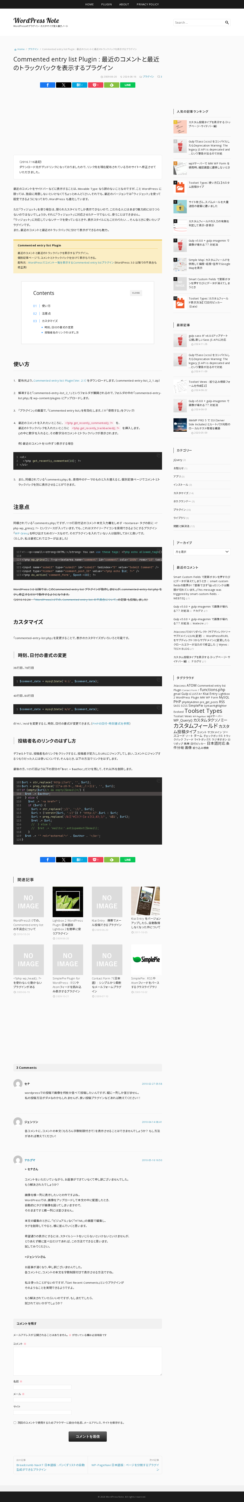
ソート (189, 736)
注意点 (46, 313)
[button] (158, 455)
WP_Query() (183, 720)
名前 (17, 1381)
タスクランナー (182, 501)
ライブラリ (179, 518)
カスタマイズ (50, 321)
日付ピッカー (198, 743)
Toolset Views (182, 716)
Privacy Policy (148, 4)
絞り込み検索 (201, 748)
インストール (180, 484)
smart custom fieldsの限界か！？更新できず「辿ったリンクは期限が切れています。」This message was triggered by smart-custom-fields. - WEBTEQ (201, 589)
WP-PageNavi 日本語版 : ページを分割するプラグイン (125, 1464)
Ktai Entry (210, 694)
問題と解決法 (181, 526)
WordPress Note (36, 20)
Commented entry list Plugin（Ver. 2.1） (60, 380)
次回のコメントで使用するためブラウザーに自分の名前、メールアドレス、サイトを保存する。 (71, 1422)
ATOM (192, 685)
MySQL (224, 697)
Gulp (185, 694)
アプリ (177, 476)
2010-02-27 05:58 (152, 1083)
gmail (177, 694)
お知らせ (178, 468)
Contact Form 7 (190, 690)
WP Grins (21, 533)
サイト (16, 1406)
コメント (19, 1344)
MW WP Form (209, 697)
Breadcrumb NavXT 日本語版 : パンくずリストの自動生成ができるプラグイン (50, 1464)
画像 (188, 747)
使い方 (46, 306)
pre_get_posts (209, 702)
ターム (198, 736)
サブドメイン (214, 732)
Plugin (106, 4)
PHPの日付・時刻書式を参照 (110, 723)
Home (89, 4)
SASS (176, 705)
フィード (188, 739)
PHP (177, 701)
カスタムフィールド (195, 726)
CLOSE (136, 293)
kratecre (198, 623)
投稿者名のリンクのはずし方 (62, 332)
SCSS (184, 705)
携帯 (186, 743)
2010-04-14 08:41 (152, 1122)
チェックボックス (213, 736)
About (124, 4)
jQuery (177, 460)
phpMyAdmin (190, 702)
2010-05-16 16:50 (152, 1160)
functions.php (212, 689)
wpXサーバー (215, 716)
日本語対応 (216, 743)
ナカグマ (29, 1160)
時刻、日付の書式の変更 (59, 327)
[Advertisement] (53, 123)
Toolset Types (203, 711)
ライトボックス (202, 739)
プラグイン (148, 76)
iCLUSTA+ (195, 694)
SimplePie (196, 705)
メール (19, 1394)
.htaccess (179, 685)
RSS (222, 701)
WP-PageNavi (199, 716)
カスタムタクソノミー (210, 720)
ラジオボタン (219, 739)
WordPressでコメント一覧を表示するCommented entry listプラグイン (71, 262)
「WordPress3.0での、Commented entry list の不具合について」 (76, 599)
